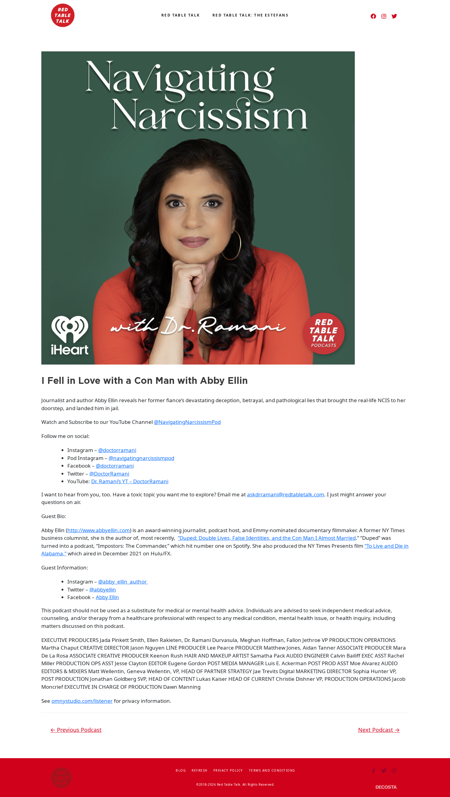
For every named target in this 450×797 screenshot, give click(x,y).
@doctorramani (117, 450)
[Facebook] (373, 16)
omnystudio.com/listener (82, 700)
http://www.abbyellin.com (98, 530)
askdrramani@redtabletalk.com (285, 494)
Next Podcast (379, 729)
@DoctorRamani (109, 473)
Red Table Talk (180, 15)
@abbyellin (102, 589)
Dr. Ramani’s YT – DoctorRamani (129, 481)
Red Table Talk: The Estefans (250, 15)
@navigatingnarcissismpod (141, 458)
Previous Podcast (76, 729)
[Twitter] (394, 16)
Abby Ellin (107, 597)
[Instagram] (384, 16)
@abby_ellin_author (123, 581)
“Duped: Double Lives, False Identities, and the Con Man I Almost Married (267, 537)
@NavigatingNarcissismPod (187, 421)
